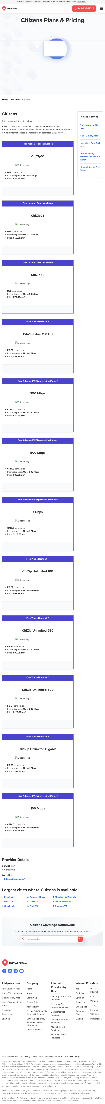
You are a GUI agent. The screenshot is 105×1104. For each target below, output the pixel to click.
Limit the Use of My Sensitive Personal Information (36, 1021)
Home (29, 988)
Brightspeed (81, 1006)
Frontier (94, 1010)
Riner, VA (34, 901)
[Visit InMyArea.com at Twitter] (10, 971)
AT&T (78, 988)
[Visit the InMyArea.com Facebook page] (4, 971)
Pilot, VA (34, 906)
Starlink (79, 1018)
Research (6, 1010)
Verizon (94, 1001)
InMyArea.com (16, 1056)
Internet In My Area (11, 988)
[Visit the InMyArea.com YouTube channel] (21, 971)
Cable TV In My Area (12, 993)
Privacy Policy (33, 1002)
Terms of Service (34, 1029)
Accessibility (33, 1006)
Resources (7, 1014)
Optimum (80, 997)
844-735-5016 (85, 8)
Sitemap (6, 1018)
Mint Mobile (96, 1018)
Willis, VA (9, 901)
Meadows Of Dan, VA (65, 897)
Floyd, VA (9, 897)
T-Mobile (94, 1014)
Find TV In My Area (89, 135)
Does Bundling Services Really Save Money (90, 156)
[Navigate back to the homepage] (10, 8)
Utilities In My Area (11, 997)
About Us (31, 993)
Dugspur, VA (61, 906)
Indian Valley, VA (63, 901)
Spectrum (80, 1002)
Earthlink (80, 993)
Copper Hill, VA (37, 897)
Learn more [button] (81, 2)
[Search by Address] (80, 939)
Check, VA (9, 906)
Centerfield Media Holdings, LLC (68, 1056)
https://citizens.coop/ (14, 879)
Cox (92, 996)
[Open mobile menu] (101, 8)
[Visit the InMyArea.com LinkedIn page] (16, 971)
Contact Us (32, 997)
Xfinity (93, 1005)
